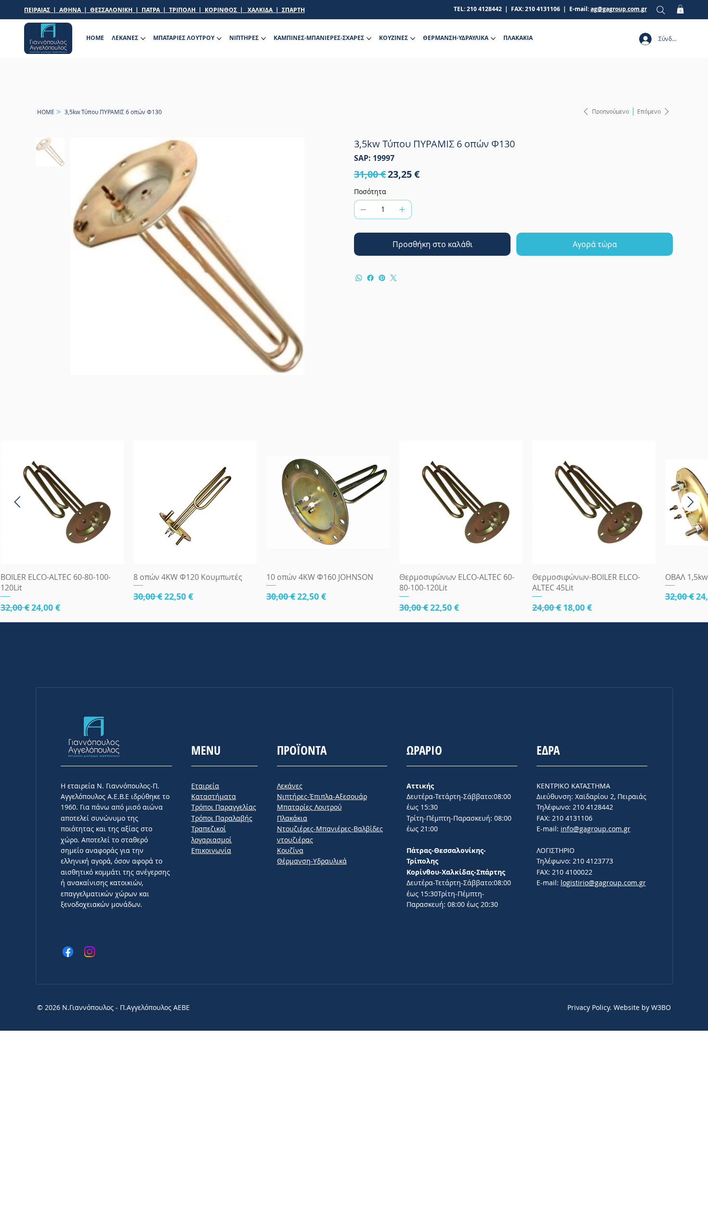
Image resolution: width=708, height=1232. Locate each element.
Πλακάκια (292, 818)
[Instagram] (89, 951)
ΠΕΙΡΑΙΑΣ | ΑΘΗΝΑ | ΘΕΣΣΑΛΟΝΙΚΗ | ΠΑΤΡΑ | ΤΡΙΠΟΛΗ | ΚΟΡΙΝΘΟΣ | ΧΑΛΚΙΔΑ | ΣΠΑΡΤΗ (164, 10)
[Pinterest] (382, 278)
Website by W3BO (642, 1007)
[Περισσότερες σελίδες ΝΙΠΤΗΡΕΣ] (263, 38)
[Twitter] (393, 278)
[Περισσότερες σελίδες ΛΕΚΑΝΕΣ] (143, 38)
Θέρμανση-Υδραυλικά (312, 860)
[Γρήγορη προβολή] (62, 502)
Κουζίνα (290, 850)
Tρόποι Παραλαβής (221, 818)
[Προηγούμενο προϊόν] (17, 501)
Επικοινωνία (211, 850)
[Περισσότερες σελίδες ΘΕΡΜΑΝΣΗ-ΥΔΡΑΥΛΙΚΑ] (493, 38)
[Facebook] (370, 278)
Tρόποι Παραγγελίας (223, 807)
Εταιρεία (205, 785)
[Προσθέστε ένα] (402, 209)
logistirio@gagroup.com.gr (603, 882)
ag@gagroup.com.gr (618, 9)
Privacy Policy (588, 1007)
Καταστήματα (213, 796)
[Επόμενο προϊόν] (690, 501)
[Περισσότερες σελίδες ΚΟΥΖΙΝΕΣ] (412, 38)
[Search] (661, 10)
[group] (354, 527)
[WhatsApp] (359, 278)
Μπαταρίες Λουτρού (309, 807)
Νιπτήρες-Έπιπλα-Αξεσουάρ (322, 796)
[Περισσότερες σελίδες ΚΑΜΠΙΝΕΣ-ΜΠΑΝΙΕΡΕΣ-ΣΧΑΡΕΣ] (369, 38)
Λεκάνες (289, 785)
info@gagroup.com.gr (595, 828)
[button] (680, 9)
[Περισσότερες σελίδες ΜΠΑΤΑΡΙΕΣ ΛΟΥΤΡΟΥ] (219, 38)
